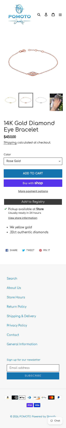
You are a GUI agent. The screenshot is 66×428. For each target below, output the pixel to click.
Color (7, 154)
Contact (13, 335)
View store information (22, 218)
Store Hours (16, 297)
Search (12, 278)
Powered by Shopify (44, 416)
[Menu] (60, 14)
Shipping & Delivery (21, 316)
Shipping (10, 142)
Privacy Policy (17, 325)
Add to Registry (33, 201)
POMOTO (25, 416)
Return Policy (16, 306)
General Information (22, 344)
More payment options (33, 191)
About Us (14, 288)
